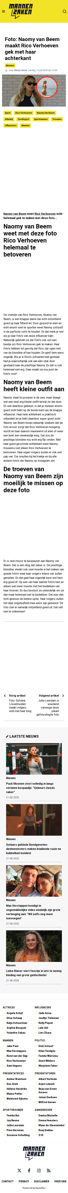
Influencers (11, 125)
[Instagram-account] (39, 1170)
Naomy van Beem (46, 113)
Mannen (25, 125)
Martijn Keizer (20, 70)
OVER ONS (60, 1181)
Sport (7, 113)
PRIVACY (24, 1181)
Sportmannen (41, 119)
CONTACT (8, 1181)
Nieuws (10, 65)
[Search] (64, 11)
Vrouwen (57, 119)
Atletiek (9, 119)
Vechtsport (23, 119)
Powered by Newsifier (34, 1188)
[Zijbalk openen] (3, 11)
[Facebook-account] (29, 1170)
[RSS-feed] (49, 1170)
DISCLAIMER (41, 1181)
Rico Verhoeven (23, 113)
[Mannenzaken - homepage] (21, 11)
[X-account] (19, 1170)
